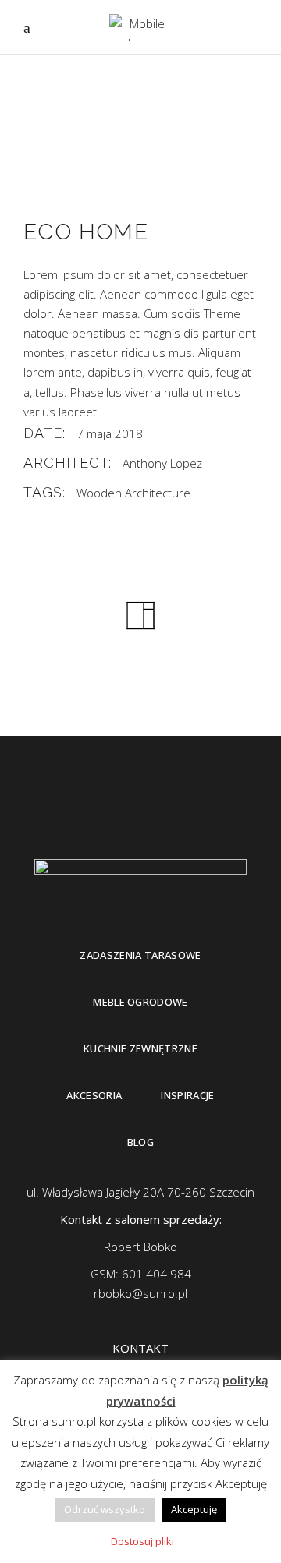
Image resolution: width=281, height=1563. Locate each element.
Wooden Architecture (133, 492)
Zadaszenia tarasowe (140, 955)
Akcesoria (94, 1095)
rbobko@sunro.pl (140, 1293)
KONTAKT (140, 1348)
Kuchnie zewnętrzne (140, 1048)
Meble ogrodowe (140, 1002)
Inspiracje (187, 1095)
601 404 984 (156, 1274)
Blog (140, 1142)
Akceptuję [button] (194, 1509)
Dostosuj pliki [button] (142, 1541)
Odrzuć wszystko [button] (104, 1509)
